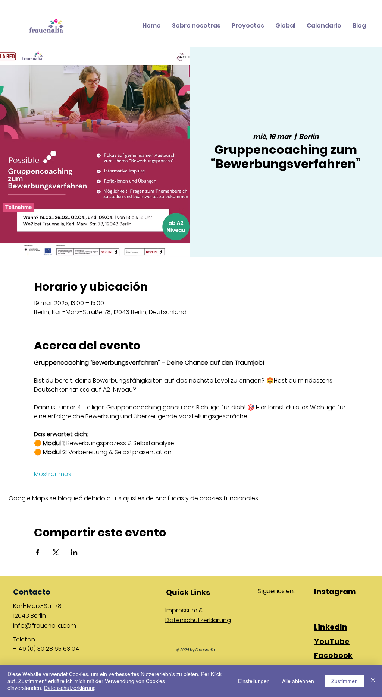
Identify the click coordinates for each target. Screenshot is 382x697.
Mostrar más (52, 474)
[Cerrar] (373, 681)
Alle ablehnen (298, 681)
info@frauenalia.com (44, 625)
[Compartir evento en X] (55, 552)
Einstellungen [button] (254, 681)
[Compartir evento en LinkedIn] (74, 552)
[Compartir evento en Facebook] (37, 552)
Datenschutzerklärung (70, 687)
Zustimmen (344, 681)
